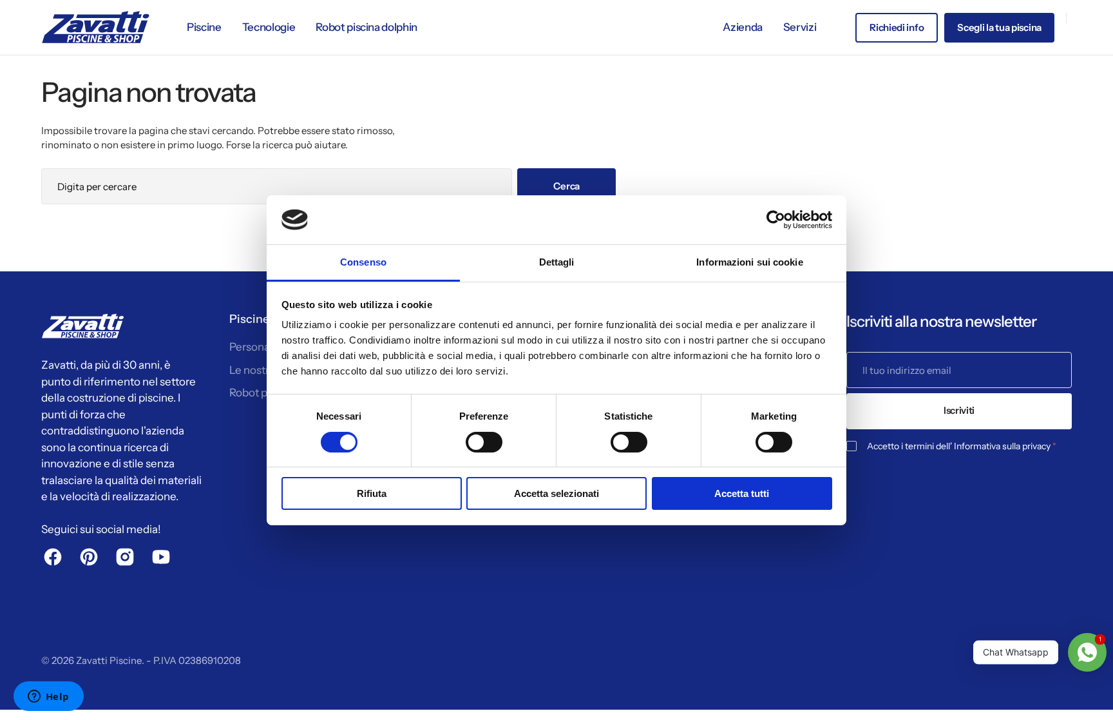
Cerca (566, 186)
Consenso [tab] (363, 262)
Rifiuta (371, 493)
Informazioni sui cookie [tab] (749, 262)
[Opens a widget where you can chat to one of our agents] (48, 697)
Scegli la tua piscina (999, 27)
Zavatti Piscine (109, 660)
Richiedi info (897, 27)
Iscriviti (959, 410)
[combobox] (276, 186)
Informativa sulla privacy (1002, 446)
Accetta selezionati (556, 493)
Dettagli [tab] (557, 262)
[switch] (484, 442)
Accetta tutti (741, 493)
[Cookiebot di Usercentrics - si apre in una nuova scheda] (775, 219)
